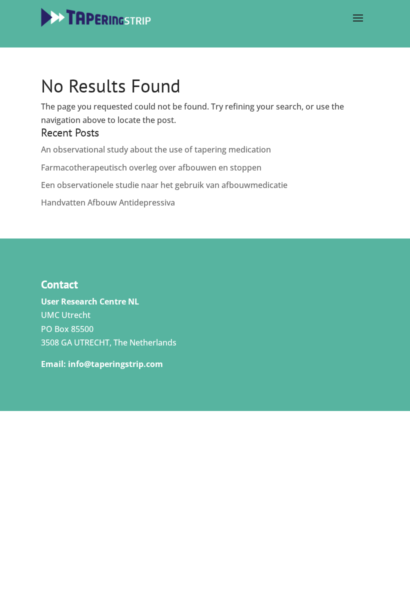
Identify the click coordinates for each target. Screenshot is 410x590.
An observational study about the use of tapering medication (156, 149)
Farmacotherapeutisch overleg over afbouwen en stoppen (151, 167)
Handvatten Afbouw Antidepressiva (108, 202)
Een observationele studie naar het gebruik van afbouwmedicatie (164, 185)
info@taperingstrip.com (115, 364)
